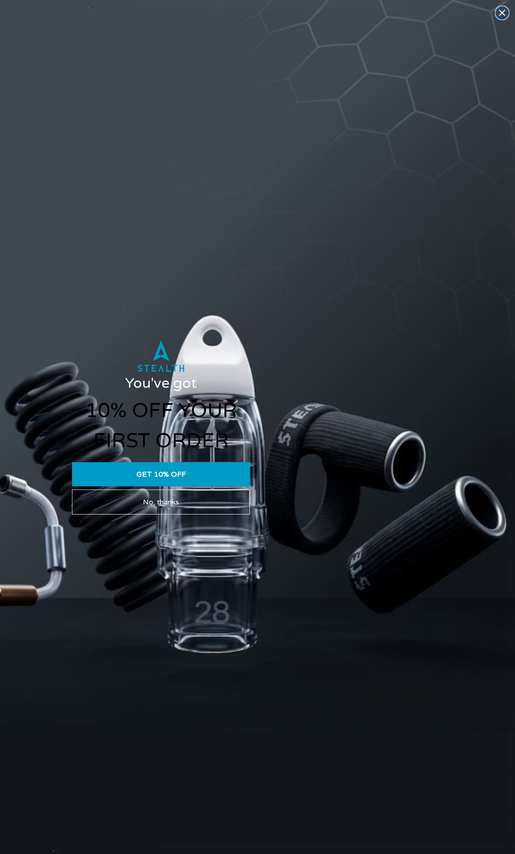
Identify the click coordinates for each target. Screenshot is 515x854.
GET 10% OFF (161, 474)
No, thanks (161, 502)
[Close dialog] (502, 12)
